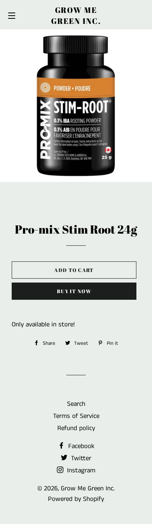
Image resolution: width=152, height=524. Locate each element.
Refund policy (76, 428)
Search (76, 404)
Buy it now (74, 291)
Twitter (80, 458)
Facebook (80, 446)
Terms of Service (76, 416)
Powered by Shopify (76, 499)
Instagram (80, 470)
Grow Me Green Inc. (76, 15)
